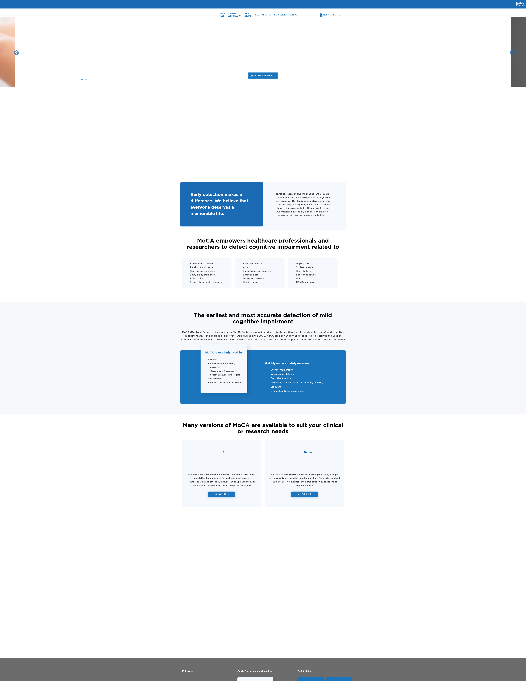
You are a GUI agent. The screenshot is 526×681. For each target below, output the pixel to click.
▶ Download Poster (263, 76)
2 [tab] (86, 78)
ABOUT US (266, 15)
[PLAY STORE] (339, 680)
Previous (15, 51)
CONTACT (293, 15)
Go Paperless (222, 494)
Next (511, 51)
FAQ (257, 15)
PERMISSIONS (280, 15)
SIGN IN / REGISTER (332, 15)
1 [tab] (82, 78)
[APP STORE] (311, 680)
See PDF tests (304, 494)
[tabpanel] (263, 52)
